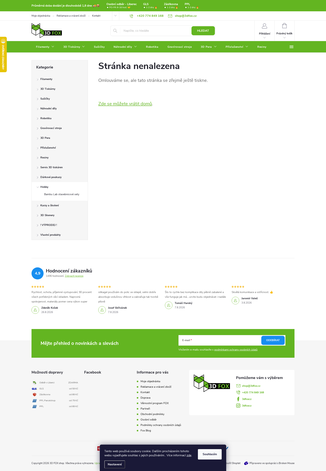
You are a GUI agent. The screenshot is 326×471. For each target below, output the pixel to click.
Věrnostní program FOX (155, 403)
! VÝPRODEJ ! (48, 225)
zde (189, 455)
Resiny (44, 157)
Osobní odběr (149, 419)
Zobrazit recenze (74, 276)
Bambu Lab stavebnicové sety (61, 194)
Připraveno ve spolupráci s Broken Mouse (271, 463)
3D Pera (45, 138)
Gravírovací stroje (51, 128)
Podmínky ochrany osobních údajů (161, 425)
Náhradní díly (48, 108)
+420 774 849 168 (253, 392)
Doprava (145, 398)
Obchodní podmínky (152, 414)
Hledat (203, 31)
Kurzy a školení (49, 205)
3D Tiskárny (47, 89)
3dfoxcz (246, 399)
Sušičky (45, 98)
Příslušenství (48, 148)
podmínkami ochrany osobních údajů (236, 349)
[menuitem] (45, 47)
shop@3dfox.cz (251, 386)
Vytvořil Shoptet (231, 463)
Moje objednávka (41, 16)
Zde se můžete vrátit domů (125, 104)
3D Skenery (47, 215)
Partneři (145, 408)
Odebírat (273, 340)
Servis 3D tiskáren (51, 167)
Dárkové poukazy (51, 177)
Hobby (44, 187)
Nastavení (115, 464)
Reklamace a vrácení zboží (71, 16)
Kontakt (96, 16)
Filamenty (46, 79)
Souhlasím (210, 454)
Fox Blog (146, 430)
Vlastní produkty (50, 235)
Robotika (46, 118)
